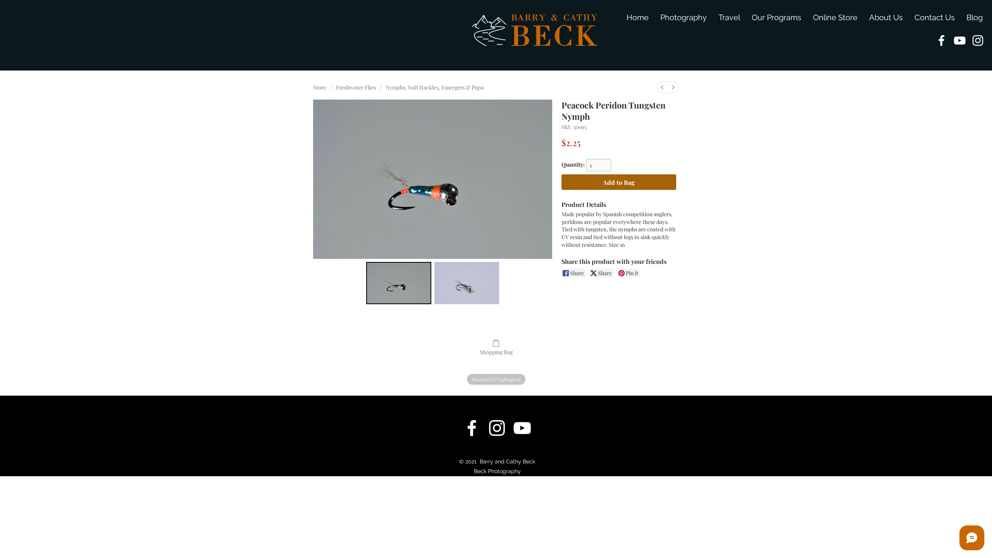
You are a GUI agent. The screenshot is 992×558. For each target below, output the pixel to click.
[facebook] (941, 40)
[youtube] (959, 40)
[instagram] (978, 40)
